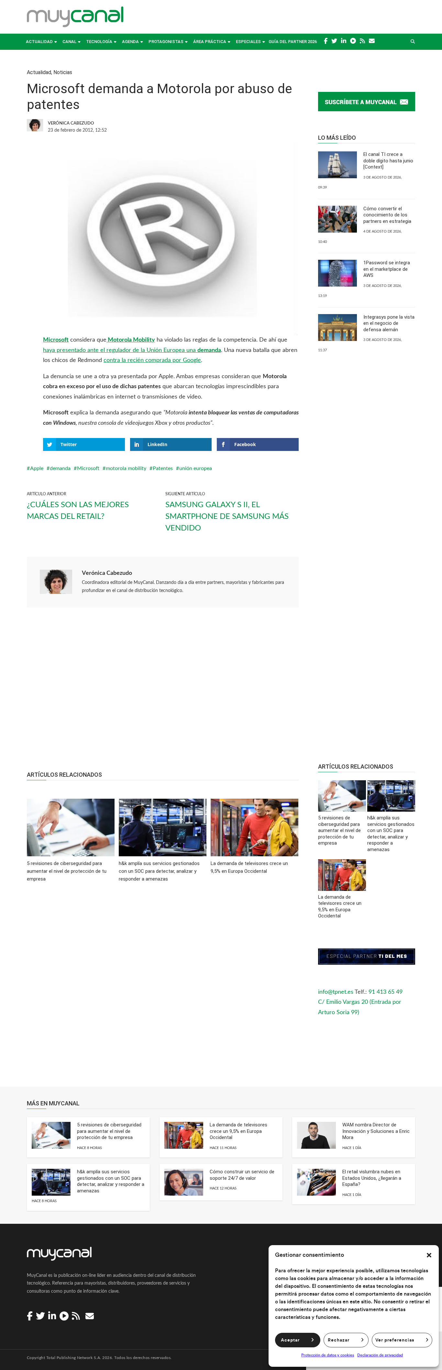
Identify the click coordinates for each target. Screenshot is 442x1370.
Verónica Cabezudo (107, 573)
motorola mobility (126, 468)
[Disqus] (163, 989)
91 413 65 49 (386, 992)
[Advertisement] (163, 692)
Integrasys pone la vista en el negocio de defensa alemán (388, 323)
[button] (429, 1255)
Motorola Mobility (130, 340)
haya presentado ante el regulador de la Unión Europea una (132, 350)
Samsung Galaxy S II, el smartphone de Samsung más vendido (227, 516)
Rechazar (338, 1340)
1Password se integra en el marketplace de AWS (386, 269)
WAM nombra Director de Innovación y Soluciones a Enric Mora (376, 1131)
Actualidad (39, 41)
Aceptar (290, 1340)
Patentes (163, 468)
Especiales (248, 41)
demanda (60, 468)
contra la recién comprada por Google (152, 360)
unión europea (195, 468)
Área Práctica (209, 41)
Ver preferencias (394, 1340)
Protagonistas (166, 41)
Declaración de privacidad (380, 1355)
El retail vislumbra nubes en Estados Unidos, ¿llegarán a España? (371, 1178)
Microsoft (56, 340)
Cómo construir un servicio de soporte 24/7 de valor (242, 1175)
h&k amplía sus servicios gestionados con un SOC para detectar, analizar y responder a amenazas (110, 1181)
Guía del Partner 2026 (293, 41)
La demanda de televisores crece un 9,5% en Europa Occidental (238, 1131)
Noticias (62, 72)
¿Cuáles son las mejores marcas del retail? (78, 511)
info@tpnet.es (335, 992)
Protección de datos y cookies (327, 1355)
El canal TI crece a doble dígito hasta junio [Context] (388, 160)
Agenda (130, 41)
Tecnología (99, 41)
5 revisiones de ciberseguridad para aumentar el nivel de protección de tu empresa (109, 1131)
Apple (36, 468)
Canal (69, 41)
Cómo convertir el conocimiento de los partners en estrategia (387, 215)
